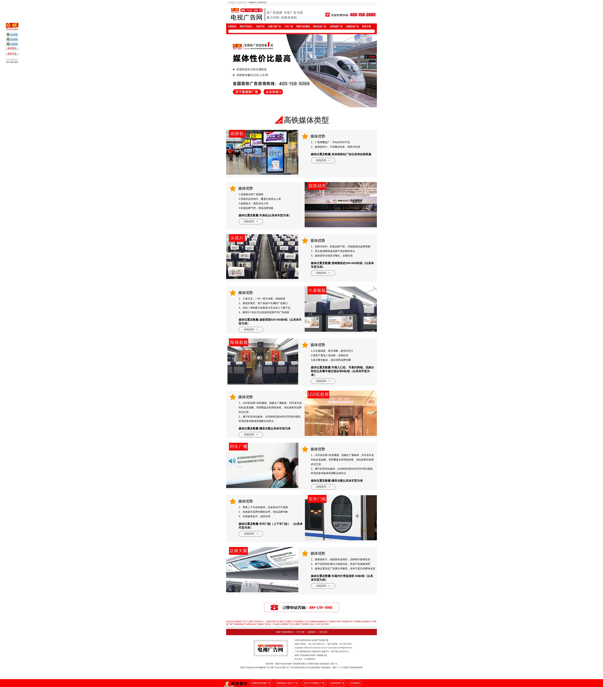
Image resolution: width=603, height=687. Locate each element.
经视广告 (273, 667)
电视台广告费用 (307, 664)
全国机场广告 (352, 26)
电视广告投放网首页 (284, 632)
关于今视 (300, 632)
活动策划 (355, 683)
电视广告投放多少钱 (248, 667)
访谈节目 (260, 26)
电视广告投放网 (293, 664)
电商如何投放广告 (261, 683)
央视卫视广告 (274, 26)
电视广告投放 (280, 664)
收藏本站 (252, 2)
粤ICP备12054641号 (339, 651)
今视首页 (232, 26)
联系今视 (262, 2)
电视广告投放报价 (321, 664)
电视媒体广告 (263, 667)
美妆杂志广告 (319, 26)
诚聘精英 (311, 632)
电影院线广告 (338, 683)
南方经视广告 (283, 667)
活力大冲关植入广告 (314, 683)
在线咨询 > (323, 160)
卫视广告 (333, 664)
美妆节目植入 (246, 26)
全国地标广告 (336, 26)
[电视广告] (12, 35)
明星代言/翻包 (303, 26)
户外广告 (288, 26)
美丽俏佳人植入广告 (287, 683)
